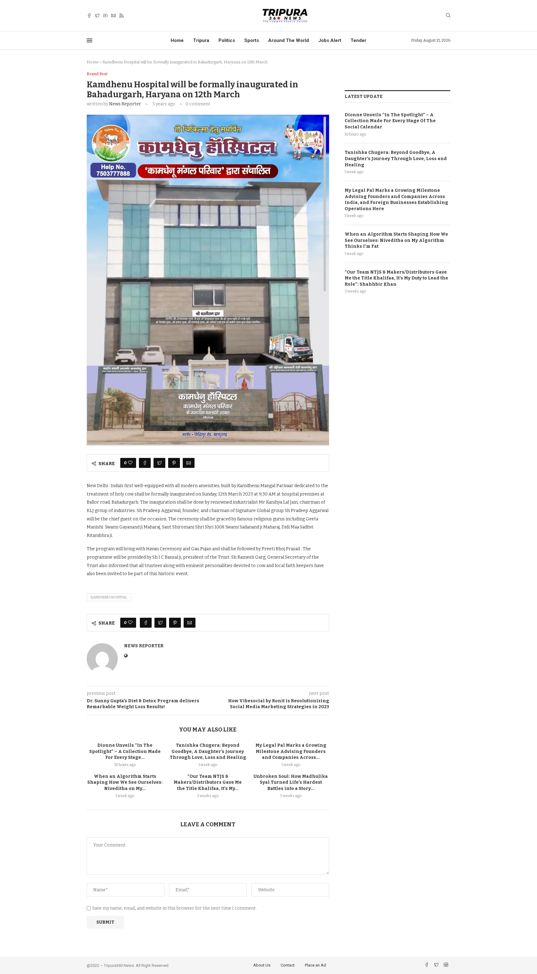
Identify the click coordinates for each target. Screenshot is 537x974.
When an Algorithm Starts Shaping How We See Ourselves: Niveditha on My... (125, 782)
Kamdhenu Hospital (109, 597)
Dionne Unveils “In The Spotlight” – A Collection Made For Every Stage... (125, 751)
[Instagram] (446, 965)
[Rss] (121, 15)
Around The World (288, 40)
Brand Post (97, 74)
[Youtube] (105, 15)
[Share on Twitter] (159, 463)
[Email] (113, 15)
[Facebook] (89, 15)
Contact (288, 965)
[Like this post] (130, 463)
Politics (226, 40)
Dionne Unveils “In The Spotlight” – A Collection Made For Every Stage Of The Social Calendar (390, 121)
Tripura (201, 40)
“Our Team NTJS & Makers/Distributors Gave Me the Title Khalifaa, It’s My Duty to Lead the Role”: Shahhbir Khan (396, 278)
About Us (261, 965)
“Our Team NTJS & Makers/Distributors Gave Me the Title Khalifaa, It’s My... (208, 782)
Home (177, 40)
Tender (358, 40)
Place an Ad (315, 965)
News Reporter (125, 104)
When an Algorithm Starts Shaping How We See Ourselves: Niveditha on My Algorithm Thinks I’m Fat (396, 240)
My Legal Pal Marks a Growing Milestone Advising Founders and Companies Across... (290, 751)
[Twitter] (97, 15)
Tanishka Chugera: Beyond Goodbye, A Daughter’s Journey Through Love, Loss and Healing (208, 751)
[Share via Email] (189, 463)
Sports (251, 40)
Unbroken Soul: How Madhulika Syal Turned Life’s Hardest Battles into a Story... (291, 782)
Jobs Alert (329, 40)
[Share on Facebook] (145, 463)
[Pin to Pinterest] (174, 463)
